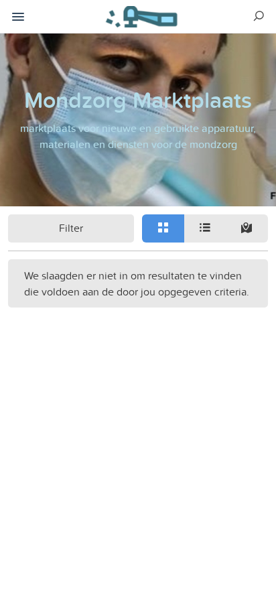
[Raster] (163, 228)
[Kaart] (247, 228)
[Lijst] (205, 228)
